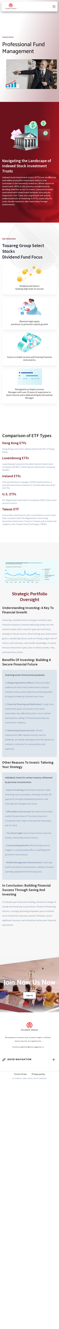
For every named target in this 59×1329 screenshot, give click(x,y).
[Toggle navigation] (54, 6)
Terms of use (20, 1074)
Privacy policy (38, 1074)
